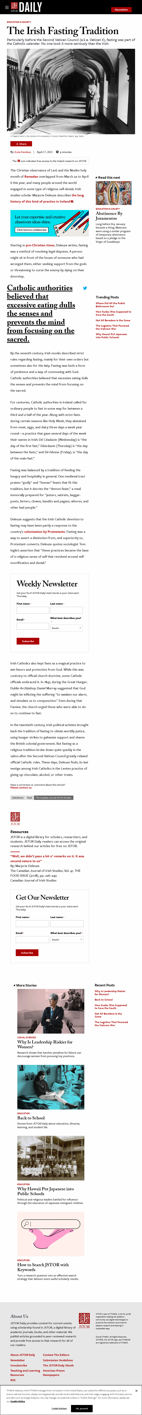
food (29, 797)
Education (23, 1113)
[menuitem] (121, 9)
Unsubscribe (18, 1365)
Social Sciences (26, 1037)
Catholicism (17, 797)
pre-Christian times (40, 245)
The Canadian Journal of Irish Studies (54, 797)
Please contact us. (21, 787)
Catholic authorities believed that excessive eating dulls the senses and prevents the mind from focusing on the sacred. (41, 315)
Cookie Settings (59, 1408)
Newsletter (121, 9)
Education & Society (19, 22)
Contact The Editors (56, 1355)
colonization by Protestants (44, 531)
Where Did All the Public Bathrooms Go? (110, 304)
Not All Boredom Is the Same (113, 320)
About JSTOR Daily (22, 1355)
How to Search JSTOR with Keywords (43, 1268)
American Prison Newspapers (54, 1372)
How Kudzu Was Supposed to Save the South (113, 313)
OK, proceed (82, 1408)
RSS (13, 1380)
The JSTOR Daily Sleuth (58, 1365)
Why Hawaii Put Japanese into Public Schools (111, 335)
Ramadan (31, 176)
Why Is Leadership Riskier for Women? (44, 1045)
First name (24, 603)
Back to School (31, 1118)
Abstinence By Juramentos (109, 216)
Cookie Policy (17, 1401)
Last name (57, 603)
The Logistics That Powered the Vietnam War (112, 327)
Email (21, 619)
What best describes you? (65, 619)
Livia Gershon (23, 152)
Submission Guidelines (58, 1360)
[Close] (136, 1391)
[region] (71, 1400)
